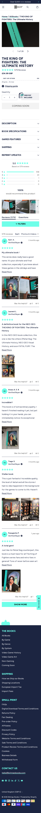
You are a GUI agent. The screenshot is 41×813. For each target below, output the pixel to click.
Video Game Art (9, 657)
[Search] (27, 7)
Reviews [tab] (9, 217)
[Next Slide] (37, 206)
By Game (6, 640)
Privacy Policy (8, 734)
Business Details (9, 755)
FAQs (4, 704)
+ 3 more (33, 518)
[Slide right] (38, 1)
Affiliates (6, 725)
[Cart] (37, 7)
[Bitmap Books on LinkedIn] (12, 780)
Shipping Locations (11, 682)
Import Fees (7, 691)
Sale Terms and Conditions (14, 742)
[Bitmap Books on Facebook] (6, 780)
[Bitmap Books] (18, 7)
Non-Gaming (8, 661)
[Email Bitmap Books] (2, 780)
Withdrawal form (10, 759)
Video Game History (11, 652)
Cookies (5, 751)
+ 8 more (32, 296)
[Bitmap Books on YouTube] (21, 780)
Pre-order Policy (9, 721)
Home (5, 16)
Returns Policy (8, 713)
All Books (13, 16)
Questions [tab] (23, 217)
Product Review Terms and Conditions (19, 747)
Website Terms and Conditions (16, 738)
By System (7, 648)
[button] (20, 70)
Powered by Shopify (29, 797)
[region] (20, 206)
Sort (17, 234)
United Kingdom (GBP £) (11, 792)
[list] (20, 34)
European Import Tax (12, 687)
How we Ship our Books (13, 678)
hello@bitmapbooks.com (13, 773)
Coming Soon (20, 106)
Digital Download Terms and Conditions (20, 708)
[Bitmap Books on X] (18, 780)
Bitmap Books (13, 797)
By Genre (6, 644)
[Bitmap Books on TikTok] (15, 780)
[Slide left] (2, 1)
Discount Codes (9, 730)
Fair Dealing (7, 717)
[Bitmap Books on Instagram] (9, 780)
